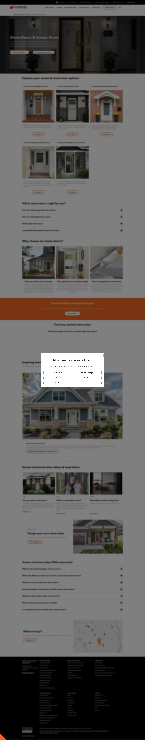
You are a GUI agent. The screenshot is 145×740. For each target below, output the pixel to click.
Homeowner (58, 372)
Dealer (87, 383)
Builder (57, 383)
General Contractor (57, 378)
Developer (87, 378)
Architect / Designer (87, 372)
